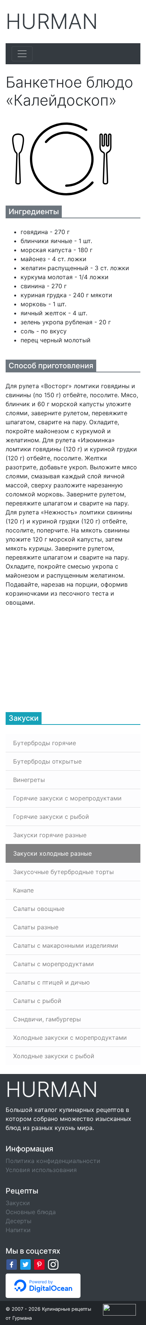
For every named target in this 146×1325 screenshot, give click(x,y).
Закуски (18, 1203)
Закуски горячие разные (49, 835)
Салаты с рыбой (37, 1000)
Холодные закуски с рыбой (53, 1056)
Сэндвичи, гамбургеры (47, 1019)
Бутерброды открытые (47, 761)
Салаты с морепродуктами (53, 964)
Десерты (18, 1221)
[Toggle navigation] (22, 53)
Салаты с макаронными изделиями (65, 945)
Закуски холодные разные (52, 853)
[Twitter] (25, 1264)
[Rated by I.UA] (119, 1309)
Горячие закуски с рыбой (51, 816)
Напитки (18, 1230)
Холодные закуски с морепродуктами (70, 1037)
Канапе (23, 890)
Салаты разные (35, 927)
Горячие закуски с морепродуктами (67, 798)
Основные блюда (31, 1212)
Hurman (52, 21)
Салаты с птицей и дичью (51, 982)
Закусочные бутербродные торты (63, 872)
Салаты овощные (38, 908)
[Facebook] (12, 1264)
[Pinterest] (39, 1264)
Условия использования (41, 1170)
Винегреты (29, 780)
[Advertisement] (62, 654)
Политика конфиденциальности (53, 1161)
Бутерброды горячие (44, 743)
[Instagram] (53, 1264)
